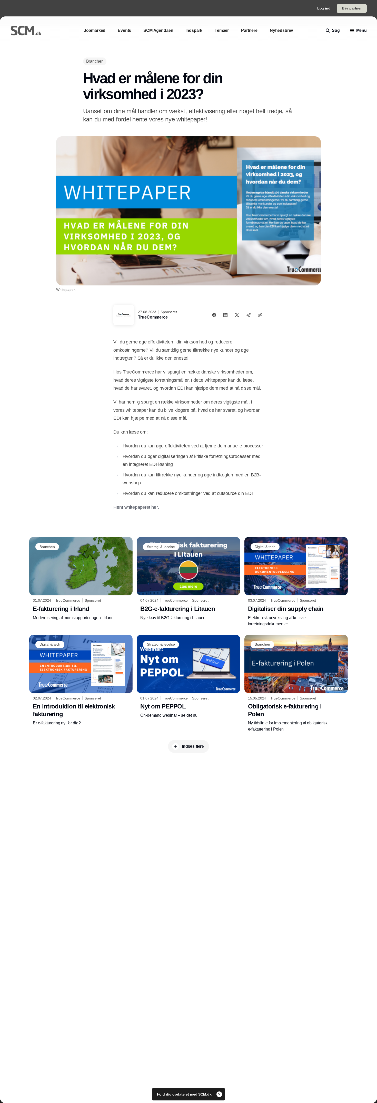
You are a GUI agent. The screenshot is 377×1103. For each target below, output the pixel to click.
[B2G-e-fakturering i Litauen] (188, 579)
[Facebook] (214, 315)
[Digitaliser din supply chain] (296, 582)
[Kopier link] (260, 315)
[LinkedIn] (225, 315)
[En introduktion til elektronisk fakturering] (81, 680)
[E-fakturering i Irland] (81, 579)
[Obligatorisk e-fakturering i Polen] (296, 683)
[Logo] (26, 30)
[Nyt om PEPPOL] (188, 676)
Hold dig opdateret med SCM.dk (185, 1094)
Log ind (324, 8)
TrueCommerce (152, 317)
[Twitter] (237, 315)
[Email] (248, 315)
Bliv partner (352, 8)
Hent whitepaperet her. (136, 507)
